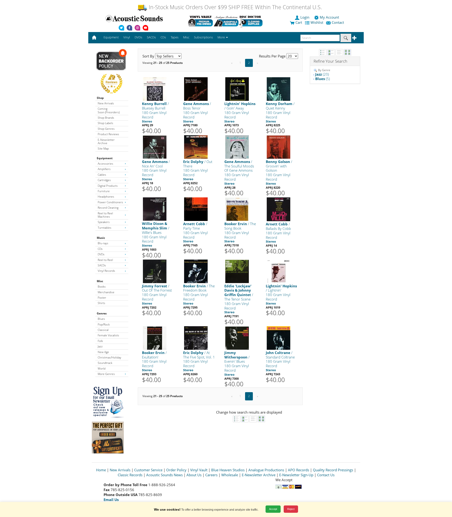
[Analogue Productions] (226, 21)
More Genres (106, 374)
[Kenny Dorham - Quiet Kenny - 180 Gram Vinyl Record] (278, 89)
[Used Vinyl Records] (200, 21)
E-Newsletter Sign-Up (296, 474)
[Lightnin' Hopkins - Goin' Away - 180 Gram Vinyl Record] (237, 89)
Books (102, 287)
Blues (101, 319)
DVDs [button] (138, 37)
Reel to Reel (105, 260)
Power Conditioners (110, 202)
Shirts (101, 303)
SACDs (102, 265)
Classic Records (130, 474)
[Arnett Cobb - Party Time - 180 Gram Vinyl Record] (196, 209)
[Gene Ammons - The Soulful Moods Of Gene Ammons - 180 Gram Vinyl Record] (237, 147)
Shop (100, 98)
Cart (298, 22)
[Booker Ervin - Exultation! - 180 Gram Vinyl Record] (154, 338)
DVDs (101, 254)
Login (304, 17)
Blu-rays (103, 243)
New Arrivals (106, 103)
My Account (329, 17)
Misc (100, 281)
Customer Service (148, 470)
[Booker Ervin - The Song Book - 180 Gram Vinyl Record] (237, 209)
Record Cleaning (108, 208)
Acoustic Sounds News (164, 474)
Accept (273, 509)
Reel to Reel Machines (105, 215)
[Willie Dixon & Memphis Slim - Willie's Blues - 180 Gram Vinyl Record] (154, 209)
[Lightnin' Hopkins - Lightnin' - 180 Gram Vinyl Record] (278, 271)
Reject (291, 509)
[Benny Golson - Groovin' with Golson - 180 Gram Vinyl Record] (278, 147)
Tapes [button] (174, 37)
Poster (102, 298)
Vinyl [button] (126, 37)
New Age (103, 352)
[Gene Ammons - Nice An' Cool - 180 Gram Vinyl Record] (154, 147)
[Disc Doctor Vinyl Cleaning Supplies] (251, 21)
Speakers (104, 222)
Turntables (104, 228)
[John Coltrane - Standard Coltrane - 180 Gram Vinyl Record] (278, 338)
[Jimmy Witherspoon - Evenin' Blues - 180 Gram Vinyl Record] (237, 338)
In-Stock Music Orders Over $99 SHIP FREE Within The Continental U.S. (234, 7)
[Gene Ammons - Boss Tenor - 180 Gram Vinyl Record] (196, 89)
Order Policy (176, 470)
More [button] (222, 37)
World (101, 368)
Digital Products (108, 186)
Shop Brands (106, 118)
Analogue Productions (266, 470)
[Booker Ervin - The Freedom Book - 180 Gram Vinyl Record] (196, 271)
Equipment (105, 158)
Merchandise (106, 292)
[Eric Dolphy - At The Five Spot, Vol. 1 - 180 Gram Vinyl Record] (196, 338)
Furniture (104, 191)
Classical (103, 330)
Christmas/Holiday (109, 357)
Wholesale (229, 474)
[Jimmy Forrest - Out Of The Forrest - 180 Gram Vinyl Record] (154, 271)
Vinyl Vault (198, 470)
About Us (194, 474)
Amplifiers (104, 169)
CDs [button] (163, 37)
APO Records (298, 470)
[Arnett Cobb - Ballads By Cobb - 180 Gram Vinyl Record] (278, 209)
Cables (102, 175)
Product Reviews (108, 134)
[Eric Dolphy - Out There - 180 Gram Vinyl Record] (196, 147)
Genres (102, 313)
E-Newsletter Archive (106, 141)
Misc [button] (186, 37)
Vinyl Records (106, 271)
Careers (211, 474)
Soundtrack (105, 363)
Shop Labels (105, 123)
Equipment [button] (111, 37)
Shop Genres (106, 129)
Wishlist (317, 22)
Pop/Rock (104, 324)
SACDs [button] (151, 37)
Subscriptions (203, 37)
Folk (100, 341)
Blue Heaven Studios (228, 470)
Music (101, 238)
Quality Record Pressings (333, 470)
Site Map (103, 149)
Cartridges (104, 180)
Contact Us (326, 474)
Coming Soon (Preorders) (109, 110)
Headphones (106, 197)
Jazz (100, 346)
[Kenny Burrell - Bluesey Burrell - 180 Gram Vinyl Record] (154, 89)
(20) (322, 74)
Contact (338, 22)
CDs (100, 249)
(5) (322, 78)
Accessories (105, 164)
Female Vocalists (108, 335)
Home (101, 470)
